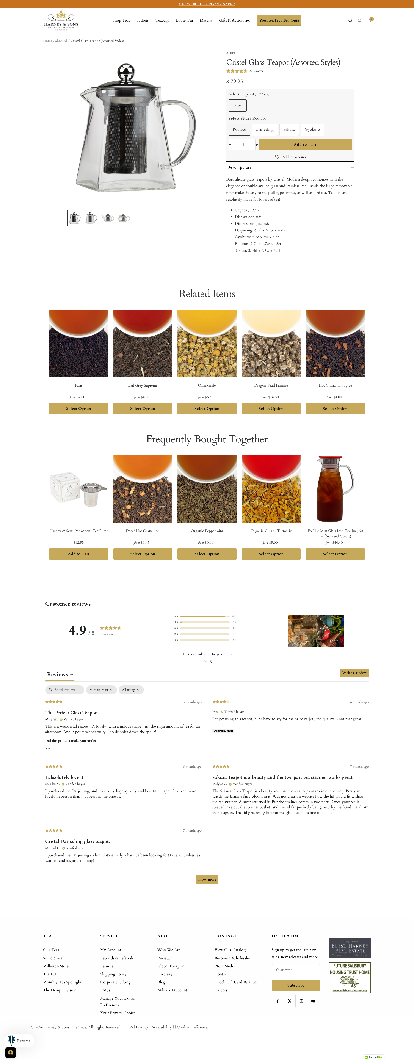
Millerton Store (56, 966)
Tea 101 (49, 974)
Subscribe (295, 985)
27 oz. (238, 105)
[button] (205, 616)
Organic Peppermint (207, 530)
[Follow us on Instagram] (301, 1001)
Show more (207, 879)
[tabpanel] (207, 786)
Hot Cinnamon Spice (335, 385)
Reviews (164, 958)
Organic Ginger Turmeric (271, 530)
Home (47, 40)
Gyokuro (312, 129)
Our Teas (51, 950)
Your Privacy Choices (118, 1013)
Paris (78, 385)
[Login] (359, 20)
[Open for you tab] (10, 1052)
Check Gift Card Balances (236, 982)
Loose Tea (184, 20)
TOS (129, 1027)
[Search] (350, 20)
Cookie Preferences (193, 1027)
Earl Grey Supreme (143, 385)
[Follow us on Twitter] (289, 1001)
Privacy (142, 1027)
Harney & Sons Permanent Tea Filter (79, 530)
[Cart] (369, 20)
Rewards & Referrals (116, 958)
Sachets (143, 20)
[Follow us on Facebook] (278, 1001)
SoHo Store (52, 958)
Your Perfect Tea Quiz (279, 20)
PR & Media (225, 966)
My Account (110, 950)
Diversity (165, 974)
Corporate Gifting (115, 982)
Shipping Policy (113, 974)
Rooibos (239, 129)
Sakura (289, 129)
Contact (221, 974)
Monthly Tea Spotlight (62, 982)
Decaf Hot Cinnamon (143, 530)
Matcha (206, 20)
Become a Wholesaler (232, 958)
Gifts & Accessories (234, 20)
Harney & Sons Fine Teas (65, 1027)
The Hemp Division (59, 990)
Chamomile (207, 385)
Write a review (354, 672)
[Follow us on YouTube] (313, 1001)
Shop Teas (121, 20)
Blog (161, 982)
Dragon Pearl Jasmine (271, 385)
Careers (221, 990)
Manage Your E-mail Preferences (117, 1002)
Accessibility (161, 1027)
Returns (106, 966)
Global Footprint (171, 966)
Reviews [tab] (60, 674)
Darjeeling (265, 129)
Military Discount (172, 990)
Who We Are (168, 950)
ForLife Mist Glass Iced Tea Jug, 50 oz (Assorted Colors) (335, 533)
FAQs (105, 990)
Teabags (162, 20)
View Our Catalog (230, 950)
